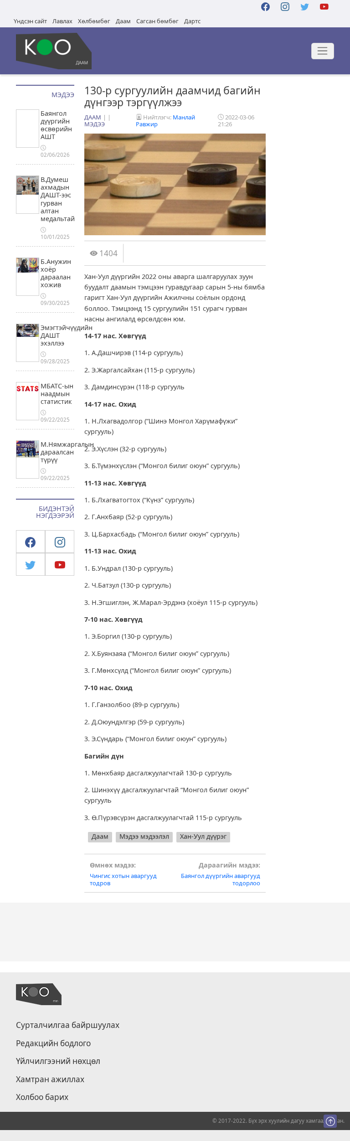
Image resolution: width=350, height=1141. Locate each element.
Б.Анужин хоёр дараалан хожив (56, 273)
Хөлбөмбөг (94, 21)
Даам (123, 21)
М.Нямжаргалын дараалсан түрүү (67, 452)
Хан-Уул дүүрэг (203, 836)
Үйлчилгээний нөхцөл (58, 1061)
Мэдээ (94, 124)
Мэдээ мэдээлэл (144, 836)
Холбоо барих (42, 1097)
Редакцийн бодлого (53, 1043)
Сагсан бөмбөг (157, 21)
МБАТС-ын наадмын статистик (57, 394)
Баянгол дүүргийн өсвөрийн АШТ (56, 125)
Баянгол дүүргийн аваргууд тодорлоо (220, 874)
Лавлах (62, 21)
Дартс (192, 21)
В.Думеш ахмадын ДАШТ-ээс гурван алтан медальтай (58, 199)
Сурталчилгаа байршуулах (67, 1025)
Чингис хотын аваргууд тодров (123, 874)
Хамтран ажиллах (50, 1079)
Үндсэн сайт (30, 21)
